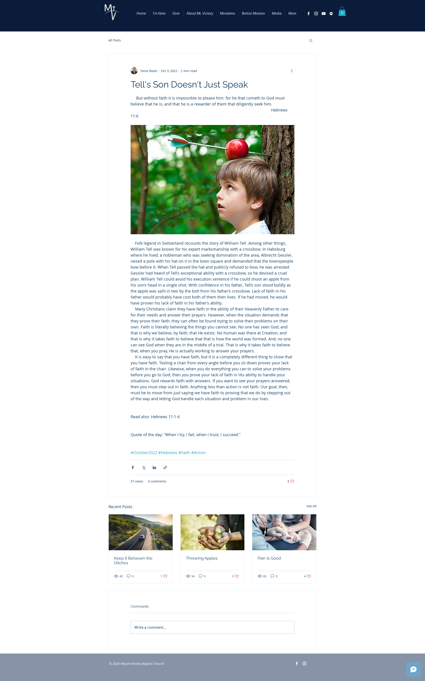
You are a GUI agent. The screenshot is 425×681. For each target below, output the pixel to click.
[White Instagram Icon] (316, 13)
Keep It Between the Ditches (133, 560)
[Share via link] (165, 467)
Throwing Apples (202, 558)
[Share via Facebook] (133, 467)
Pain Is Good (269, 558)
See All (312, 506)
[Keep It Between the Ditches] (141, 532)
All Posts (114, 40)
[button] (199, 13)
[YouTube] (323, 13)
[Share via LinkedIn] (154, 467)
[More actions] (291, 70)
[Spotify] (331, 13)
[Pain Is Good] (284, 532)
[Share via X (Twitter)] (143, 467)
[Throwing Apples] (213, 532)
